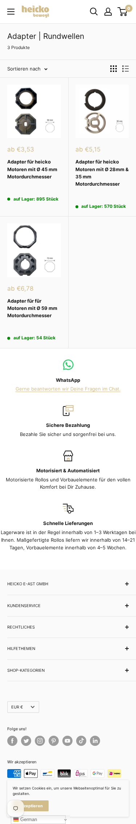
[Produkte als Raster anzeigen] (113, 68)
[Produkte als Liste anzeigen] (125, 68)
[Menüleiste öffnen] (11, 12)
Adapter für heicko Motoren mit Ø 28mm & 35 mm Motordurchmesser (102, 172)
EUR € (17, 707)
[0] (122, 11)
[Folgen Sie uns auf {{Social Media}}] (12, 741)
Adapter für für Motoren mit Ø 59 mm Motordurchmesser (32, 308)
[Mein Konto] (108, 12)
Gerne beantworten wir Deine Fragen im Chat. (68, 389)
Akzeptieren (30, 805)
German (28, 819)
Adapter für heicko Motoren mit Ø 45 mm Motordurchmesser (32, 169)
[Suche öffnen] (94, 12)
